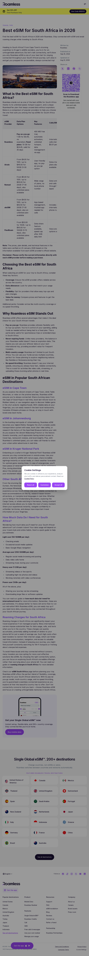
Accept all (58, 485)
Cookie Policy (29, 479)
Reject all (30, 485)
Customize (44, 485)
